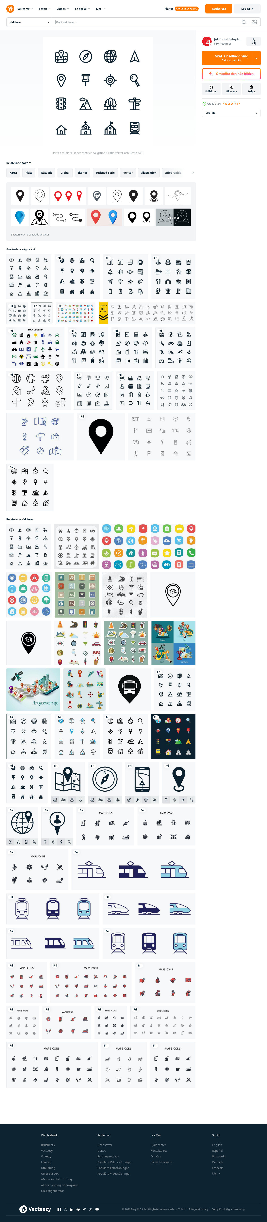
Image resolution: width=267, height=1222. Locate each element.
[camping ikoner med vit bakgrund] (175, 347)
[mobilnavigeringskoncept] (33, 689)
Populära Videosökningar (114, 1173)
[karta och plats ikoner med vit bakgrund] (28, 276)
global (65, 172)
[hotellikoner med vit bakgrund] (135, 390)
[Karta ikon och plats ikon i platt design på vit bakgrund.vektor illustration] (29, 595)
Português (219, 1156)
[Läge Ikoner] (40, 436)
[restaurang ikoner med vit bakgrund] (88, 347)
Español (217, 1150)
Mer (98, 9)
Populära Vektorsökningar (114, 1162)
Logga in (247, 8)
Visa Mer (173, 217)
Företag (46, 1162)
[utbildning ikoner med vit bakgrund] (93, 390)
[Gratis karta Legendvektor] (35, 347)
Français (217, 1168)
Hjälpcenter (158, 1145)
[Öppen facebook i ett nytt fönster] (59, 1209)
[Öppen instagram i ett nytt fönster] (65, 1209)
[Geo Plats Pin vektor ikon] (101, 436)
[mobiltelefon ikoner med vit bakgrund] (125, 276)
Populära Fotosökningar (113, 1168)
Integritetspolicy (198, 1209)
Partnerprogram (108, 1156)
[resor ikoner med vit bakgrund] (131, 347)
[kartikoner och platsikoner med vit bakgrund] (30, 487)
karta (13, 172)
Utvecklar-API (50, 1173)
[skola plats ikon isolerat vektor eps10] (172, 595)
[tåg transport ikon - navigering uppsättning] (133, 869)
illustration (149, 172)
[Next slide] (189, 172)
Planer (168, 8)
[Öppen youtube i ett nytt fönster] (97, 1209)
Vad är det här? (231, 103)
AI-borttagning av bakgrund (59, 1185)
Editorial (81, 9)
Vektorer (23, 9)
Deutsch (217, 1162)
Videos (61, 9)
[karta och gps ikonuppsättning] (75, 313)
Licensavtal (104, 1145)
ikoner (82, 172)
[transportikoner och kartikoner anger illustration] (77, 595)
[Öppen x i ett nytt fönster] (90, 1209)
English (217, 1145)
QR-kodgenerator (52, 1191)
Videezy (46, 1156)
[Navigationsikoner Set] (84, 689)
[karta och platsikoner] (77, 276)
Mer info (210, 113)
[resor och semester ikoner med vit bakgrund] (173, 276)
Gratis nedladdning (231, 58)
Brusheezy (48, 1145)
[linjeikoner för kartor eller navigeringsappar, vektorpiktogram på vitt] (176, 390)
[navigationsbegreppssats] (173, 643)
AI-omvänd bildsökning (56, 1179)
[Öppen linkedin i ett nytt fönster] (71, 1209)
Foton (43, 9)
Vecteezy (47, 1150)
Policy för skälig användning (228, 1209)
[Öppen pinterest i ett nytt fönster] (78, 1209)
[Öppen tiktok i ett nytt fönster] (84, 1209)
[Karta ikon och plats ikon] (124, 546)
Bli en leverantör (162, 1162)
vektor (128, 172)
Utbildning (48, 1168)
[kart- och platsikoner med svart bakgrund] (173, 736)
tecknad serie (105, 172)
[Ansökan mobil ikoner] (173, 546)
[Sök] (244, 22)
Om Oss (156, 1156)
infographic (173, 172)
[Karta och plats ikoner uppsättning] (76, 546)
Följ (253, 43)
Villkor (182, 1209)
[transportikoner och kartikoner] (77, 643)
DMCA (101, 1150)
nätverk (46, 172)
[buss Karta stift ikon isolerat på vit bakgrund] (130, 689)
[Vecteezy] (10, 9)
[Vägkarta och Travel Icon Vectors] (161, 436)
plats (28, 172)
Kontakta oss (159, 1150)
